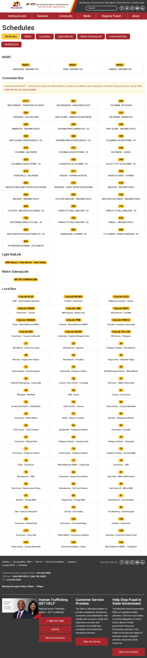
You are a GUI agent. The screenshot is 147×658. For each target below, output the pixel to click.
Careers (6, 562)
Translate (135, 3)
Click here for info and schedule (20, 89)
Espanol (72, 562)
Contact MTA (8, 565)
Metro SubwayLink (91, 36)
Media (87, 15)
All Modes (11, 36)
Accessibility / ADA (22, 562)
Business (42, 15)
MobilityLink (11, 44)
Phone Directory (97, 3)
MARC (28, 36)
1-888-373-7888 (55, 620)
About (136, 15)
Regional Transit (111, 15)
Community (65, 15)
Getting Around (17, 15)
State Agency (110, 3)
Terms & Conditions (55, 562)
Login (142, 3)
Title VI (38, 562)
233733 (55, 629)
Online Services (123, 3)
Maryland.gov (84, 3)
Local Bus (44, 36)
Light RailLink (65, 36)
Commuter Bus (118, 36)
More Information (58, 637)
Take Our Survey (91, 641)
